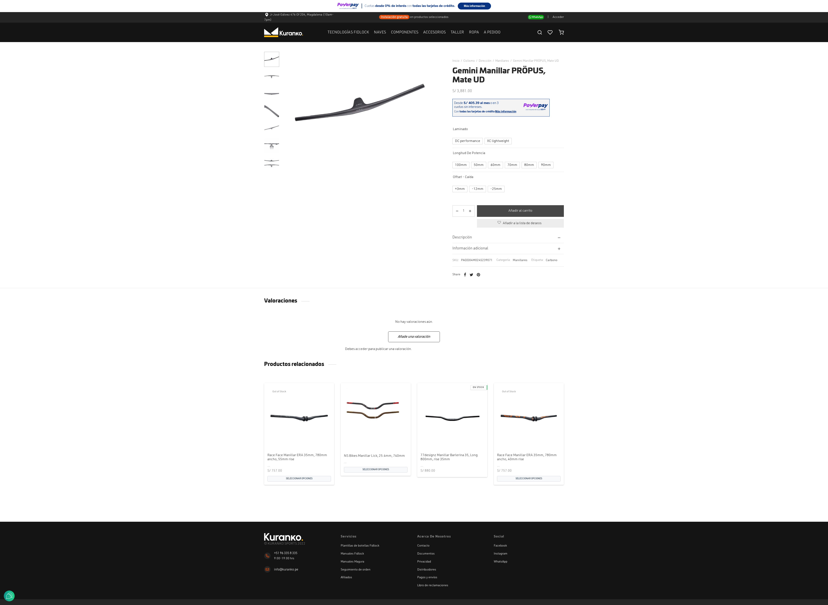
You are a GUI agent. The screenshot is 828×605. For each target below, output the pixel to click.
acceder (361, 349)
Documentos (426, 553)
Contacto (423, 545)
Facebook (500, 545)
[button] (445, 440)
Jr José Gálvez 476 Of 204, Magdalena (296, 14)
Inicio (455, 60)
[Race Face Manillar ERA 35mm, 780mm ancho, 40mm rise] (529, 418)
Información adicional (470, 248)
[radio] (467, 141)
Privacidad (424, 561)
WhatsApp (500, 561)
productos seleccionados (431, 17)
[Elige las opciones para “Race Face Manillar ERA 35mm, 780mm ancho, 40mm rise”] (521, 440)
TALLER (457, 32)
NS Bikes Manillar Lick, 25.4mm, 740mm (374, 456)
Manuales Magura (352, 561)
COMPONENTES (404, 32)
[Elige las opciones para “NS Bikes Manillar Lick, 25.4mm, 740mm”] (368, 440)
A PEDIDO (492, 32)
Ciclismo (469, 60)
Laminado (460, 129)
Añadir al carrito (520, 211)
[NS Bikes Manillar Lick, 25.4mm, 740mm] (376, 418)
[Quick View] (306, 440)
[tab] (508, 237)
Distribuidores (426, 569)
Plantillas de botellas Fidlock (360, 545)
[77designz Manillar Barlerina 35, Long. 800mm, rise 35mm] (452, 418)
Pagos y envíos (427, 577)
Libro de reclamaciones (432, 585)
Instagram (500, 553)
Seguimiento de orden (355, 569)
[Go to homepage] (283, 537)
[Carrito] (561, 32)
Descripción (462, 237)
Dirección (485, 60)
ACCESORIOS (434, 32)
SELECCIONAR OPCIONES (299, 478)
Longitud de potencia (469, 153)
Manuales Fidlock (352, 553)
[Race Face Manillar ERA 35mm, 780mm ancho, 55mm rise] (299, 418)
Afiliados (346, 577)
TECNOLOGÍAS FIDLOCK (348, 32)
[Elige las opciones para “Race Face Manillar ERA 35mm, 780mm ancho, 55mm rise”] (292, 440)
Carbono (551, 260)
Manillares (502, 60)
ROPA (474, 32)
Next (432, 109)
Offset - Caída (463, 177)
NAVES (380, 32)
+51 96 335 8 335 (285, 553)
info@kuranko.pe (286, 569)
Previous (288, 109)
